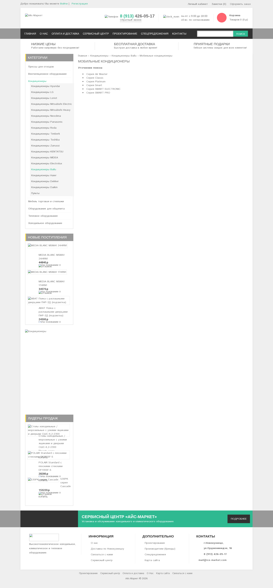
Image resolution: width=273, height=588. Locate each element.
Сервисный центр (102, 560)
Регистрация (80, 4)
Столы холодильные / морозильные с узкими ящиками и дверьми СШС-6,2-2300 (53, 441)
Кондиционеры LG (42, 92)
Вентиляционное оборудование (47, 74)
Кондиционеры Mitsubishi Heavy (50, 110)
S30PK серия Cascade (65, 482)
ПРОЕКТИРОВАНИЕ (125, 33)
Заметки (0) (219, 4)
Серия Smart (94, 85)
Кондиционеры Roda (43, 128)
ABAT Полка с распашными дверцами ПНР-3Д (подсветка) (53, 311)
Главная (82, 56)
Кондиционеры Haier (43, 175)
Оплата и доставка (133, 573)
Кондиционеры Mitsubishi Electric (51, 104)
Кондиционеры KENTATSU (47, 152)
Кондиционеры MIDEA (44, 157)
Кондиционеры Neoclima (46, 116)
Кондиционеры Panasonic (47, 122)
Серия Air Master (97, 74)
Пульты (35, 193)
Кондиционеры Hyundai (45, 86)
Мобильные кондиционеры (156, 56)
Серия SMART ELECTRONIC (103, 89)
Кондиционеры (37, 81)
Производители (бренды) (160, 549)
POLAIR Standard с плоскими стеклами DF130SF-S (51, 466)
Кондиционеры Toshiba (45, 140)
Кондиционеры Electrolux (46, 163)
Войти (64, 4)
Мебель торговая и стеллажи (46, 201)
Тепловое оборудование (43, 216)
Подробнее (239, 519)
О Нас (150, 573)
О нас (94, 543)
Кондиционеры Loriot (44, 98)
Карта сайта (152, 560)
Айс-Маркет (131, 578)
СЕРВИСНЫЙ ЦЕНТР (96, 33)
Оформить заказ (240, 4)
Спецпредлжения (155, 554)
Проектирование (155, 543)
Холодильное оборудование (45, 223)
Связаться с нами (102, 554)
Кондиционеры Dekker (45, 181)
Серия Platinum (95, 81)
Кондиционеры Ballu (43, 169)
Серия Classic (94, 78)
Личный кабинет (198, 4)
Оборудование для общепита (46, 209)
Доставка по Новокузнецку (107, 549)
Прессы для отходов (41, 67)
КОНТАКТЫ (179, 33)
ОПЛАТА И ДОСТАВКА (65, 33)
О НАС (44, 33)
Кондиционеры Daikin (44, 187)
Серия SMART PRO (98, 93)
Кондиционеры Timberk (45, 134)
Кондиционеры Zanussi (45, 146)
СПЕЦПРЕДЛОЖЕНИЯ (154, 33)
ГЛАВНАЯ (30, 33)
